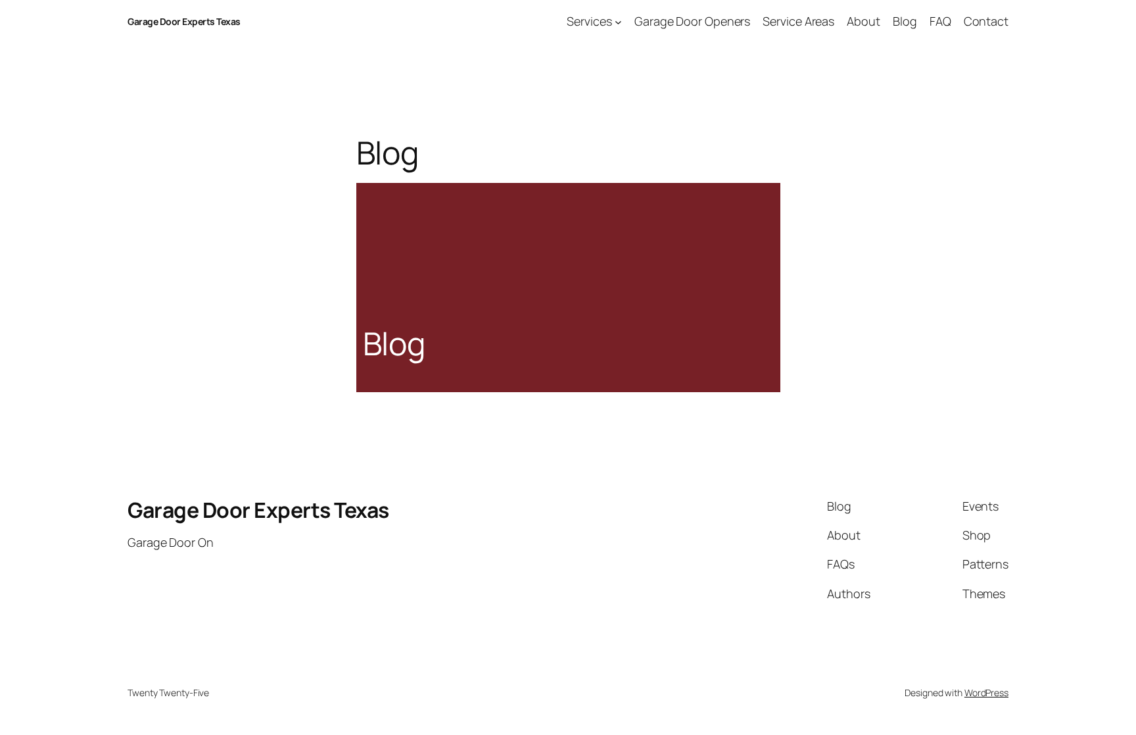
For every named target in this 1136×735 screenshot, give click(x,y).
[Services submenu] (618, 21)
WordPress (986, 692)
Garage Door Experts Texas (184, 21)
